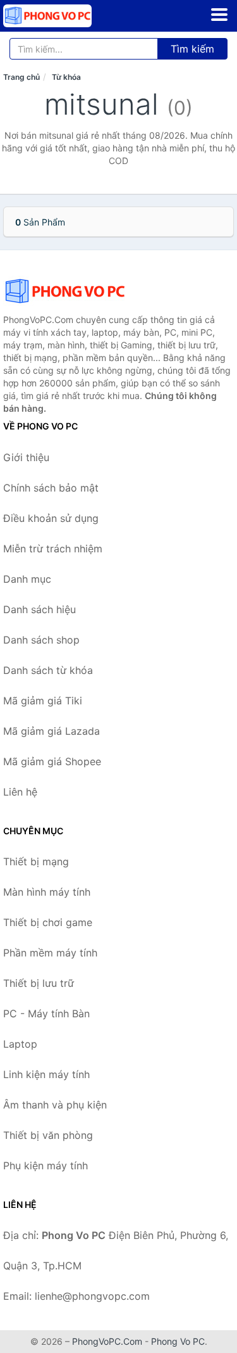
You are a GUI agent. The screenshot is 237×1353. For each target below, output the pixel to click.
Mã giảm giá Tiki (42, 700)
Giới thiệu (26, 457)
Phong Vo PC (178, 1341)
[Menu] (219, 14)
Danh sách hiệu (39, 609)
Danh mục (27, 579)
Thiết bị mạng (36, 861)
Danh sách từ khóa (48, 670)
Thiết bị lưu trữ (38, 983)
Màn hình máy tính (46, 892)
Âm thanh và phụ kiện (55, 1104)
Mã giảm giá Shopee (52, 761)
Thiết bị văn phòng (48, 1135)
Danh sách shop (41, 639)
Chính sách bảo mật (51, 487)
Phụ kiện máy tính (45, 1165)
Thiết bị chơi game (47, 922)
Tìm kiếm (192, 48)
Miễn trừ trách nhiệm (52, 548)
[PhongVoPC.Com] (64, 16)
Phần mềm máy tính (50, 952)
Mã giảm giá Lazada (51, 731)
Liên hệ (20, 791)
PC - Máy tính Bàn (46, 1013)
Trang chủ (21, 77)
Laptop (20, 1044)
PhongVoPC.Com (107, 1341)
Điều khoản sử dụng (51, 518)
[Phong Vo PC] (66, 291)
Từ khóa (66, 77)
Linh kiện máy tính (46, 1074)
